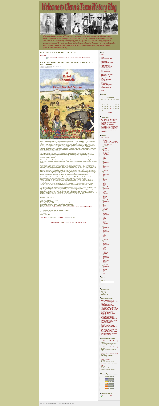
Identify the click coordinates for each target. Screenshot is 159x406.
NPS (102, 70)
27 (110, 109)
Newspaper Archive (106, 76)
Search (103, 277)
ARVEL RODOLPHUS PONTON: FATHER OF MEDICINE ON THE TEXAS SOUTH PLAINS (108, 313)
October (105, 140)
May (104, 167)
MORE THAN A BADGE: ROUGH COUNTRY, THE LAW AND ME (111, 143)
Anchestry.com (105, 60)
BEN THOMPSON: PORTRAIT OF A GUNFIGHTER (109, 330)
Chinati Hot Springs (106, 66)
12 (74, 222)
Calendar (103, 94)
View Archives (105, 137)
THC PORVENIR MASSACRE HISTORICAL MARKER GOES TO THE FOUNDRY (109, 333)
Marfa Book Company (107, 74)
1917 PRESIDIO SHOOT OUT (109, 119)
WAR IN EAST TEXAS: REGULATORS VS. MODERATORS (107, 323)
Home (102, 54)
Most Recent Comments (108, 338)
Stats (102, 57)
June (104, 158)
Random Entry (105, 117)
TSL (102, 78)
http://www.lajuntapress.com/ (53, 206)
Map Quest (104, 75)
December (106, 150)
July (104, 157)
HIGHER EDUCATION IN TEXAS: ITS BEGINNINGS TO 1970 (109, 327)
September (106, 154)
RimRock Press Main (106, 58)
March (104, 163)
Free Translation (105, 71)
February (105, 170)
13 (76, 222)
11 (72, 222)
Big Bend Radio (105, 65)
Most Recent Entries (106, 298)
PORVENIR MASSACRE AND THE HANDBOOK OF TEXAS (109, 319)
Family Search (105, 69)
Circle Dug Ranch (106, 67)
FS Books (103, 73)
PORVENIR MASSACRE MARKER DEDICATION (107, 317)
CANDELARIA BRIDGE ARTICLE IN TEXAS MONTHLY (109, 125)
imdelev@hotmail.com (86, 206)
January (105, 148)
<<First (53, 222)
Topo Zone (104, 80)
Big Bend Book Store (107, 62)
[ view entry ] (43, 217)
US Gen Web (104, 83)
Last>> (84, 222)
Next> (80, 222)
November (106, 152)
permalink (60, 217)
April (104, 169)
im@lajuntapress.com (72, 206)
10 (70, 222)
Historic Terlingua (106, 79)
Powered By (104, 374)
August (105, 156)
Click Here (43, 55)
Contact (103, 56)
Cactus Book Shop (106, 87)
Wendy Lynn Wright (106, 84)
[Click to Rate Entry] (65, 217)
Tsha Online (104, 82)
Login (102, 90)
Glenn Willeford (105, 359)
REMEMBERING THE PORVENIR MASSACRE (107, 305)
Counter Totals (105, 289)
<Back (57, 222)
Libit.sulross (104, 63)
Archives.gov (104, 61)
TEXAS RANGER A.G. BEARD (109, 127)
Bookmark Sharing (106, 393)
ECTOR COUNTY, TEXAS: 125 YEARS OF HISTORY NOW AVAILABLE (109, 130)
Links (102, 52)
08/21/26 (110, 112)
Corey (102, 365)
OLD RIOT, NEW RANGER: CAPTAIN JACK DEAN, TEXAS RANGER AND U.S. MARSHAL (109, 308)
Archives (103, 135)
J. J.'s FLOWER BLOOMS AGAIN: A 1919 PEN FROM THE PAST (108, 122)
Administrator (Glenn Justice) (109, 341)
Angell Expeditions (106, 86)
